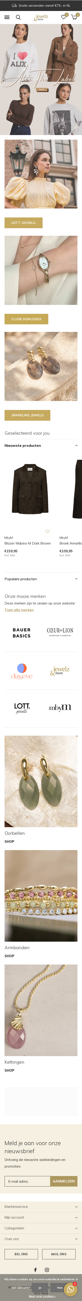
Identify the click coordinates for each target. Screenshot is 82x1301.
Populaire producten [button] (21, 579)
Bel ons (21, 1254)
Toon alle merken (19, 610)
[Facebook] (35, 1270)
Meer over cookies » (42, 1296)
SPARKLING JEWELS (27, 415)
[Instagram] (47, 1270)
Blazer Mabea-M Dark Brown (27, 543)
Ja (39, 1287)
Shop (9, 841)
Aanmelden (64, 1181)
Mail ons (58, 1254)
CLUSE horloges (26, 319)
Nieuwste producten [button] (23, 445)
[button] (7, 17)
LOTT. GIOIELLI (23, 223)
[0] (74, 17)
